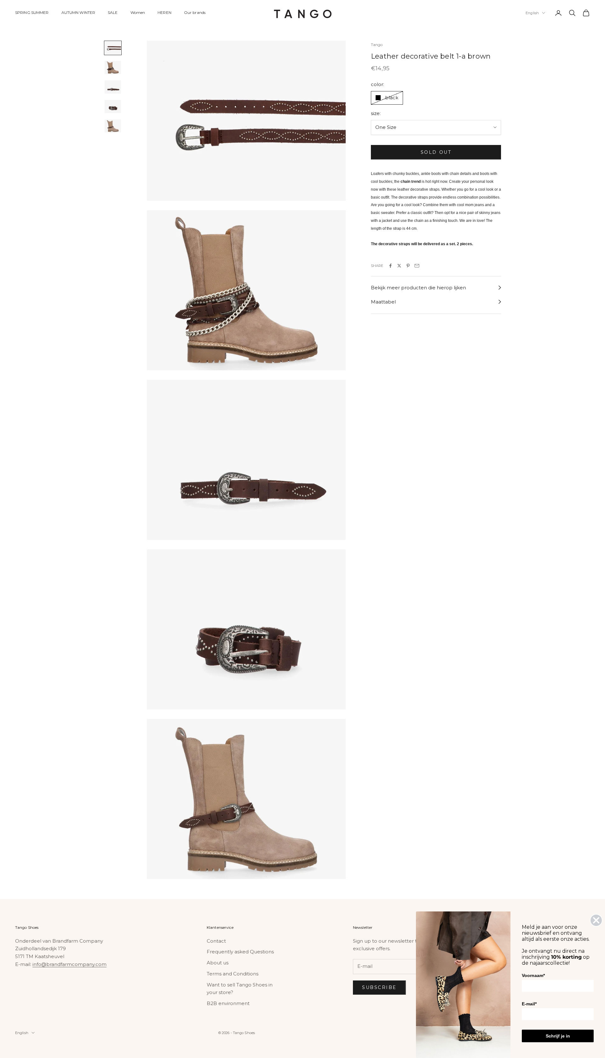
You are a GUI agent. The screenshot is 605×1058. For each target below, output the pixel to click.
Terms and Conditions (232, 974)
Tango (377, 44)
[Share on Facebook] (390, 265)
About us (217, 963)
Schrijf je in (558, 1035)
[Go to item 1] (113, 48)
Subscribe (379, 987)
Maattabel (383, 302)
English (532, 13)
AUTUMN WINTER (78, 12)
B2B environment (228, 1003)
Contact (216, 941)
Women (137, 12)
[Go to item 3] (113, 87)
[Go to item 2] (113, 67)
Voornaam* (533, 975)
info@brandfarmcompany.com (69, 964)
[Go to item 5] (113, 126)
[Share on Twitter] (399, 265)
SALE (113, 12)
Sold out (436, 152)
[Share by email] (416, 265)
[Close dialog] (596, 920)
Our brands (194, 12)
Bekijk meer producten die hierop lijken (418, 288)
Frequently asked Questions (240, 952)
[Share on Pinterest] (408, 265)
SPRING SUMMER (32, 12)
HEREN (164, 12)
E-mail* (529, 1003)
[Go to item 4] (113, 106)
